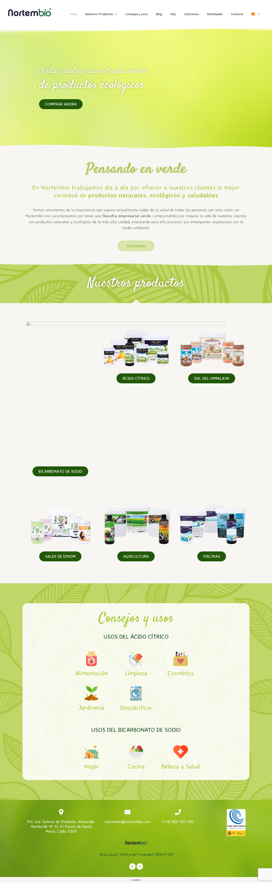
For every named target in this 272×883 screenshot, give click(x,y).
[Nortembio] (30, 12)
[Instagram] (140, 866)
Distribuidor (215, 14)
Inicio (73, 14)
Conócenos (191, 14)
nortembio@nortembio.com (127, 821)
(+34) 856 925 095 (178, 821)
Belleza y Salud (180, 766)
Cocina (136, 766)
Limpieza (136, 673)
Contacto (237, 14)
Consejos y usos (136, 14)
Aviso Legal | (110, 854)
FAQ (173, 14)
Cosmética (180, 673)
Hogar (91, 766)
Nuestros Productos (99, 14)
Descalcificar (136, 707)
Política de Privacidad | (138, 854)
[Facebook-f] (132, 866)
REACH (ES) (165, 854)
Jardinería (91, 707)
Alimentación (91, 673)
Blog (159, 14)
